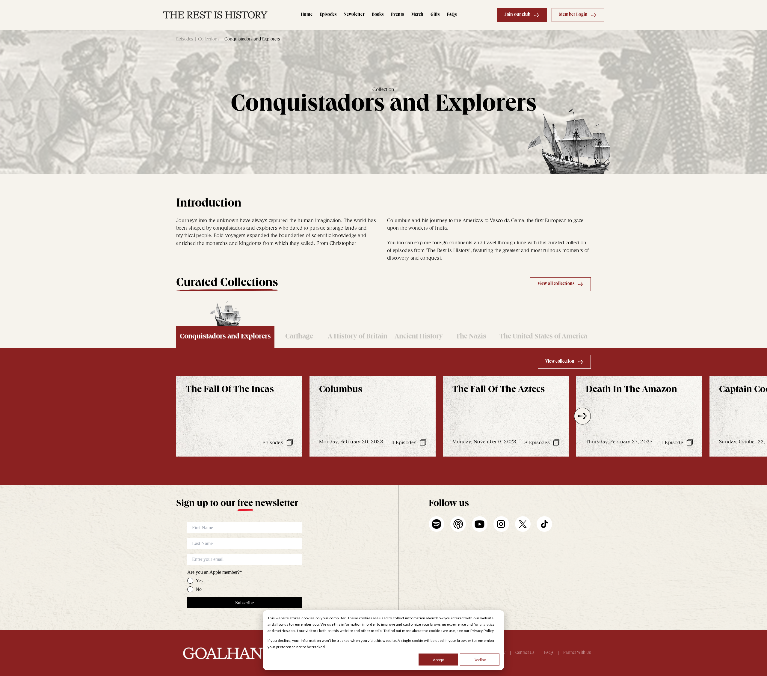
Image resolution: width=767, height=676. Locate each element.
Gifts (435, 15)
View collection (559, 361)
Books (378, 15)
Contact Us (524, 653)
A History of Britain (357, 337)
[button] (184, 416)
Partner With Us (577, 653)
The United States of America (543, 337)
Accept (438, 659)
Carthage (299, 337)
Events (397, 15)
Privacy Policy (481, 630)
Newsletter (354, 15)
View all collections (555, 284)
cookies (436, 630)
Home (306, 15)
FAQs (452, 15)
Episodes (328, 15)
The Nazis (471, 337)
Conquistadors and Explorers (225, 337)
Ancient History (419, 337)
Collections (209, 39)
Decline (480, 659)
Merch (417, 15)
